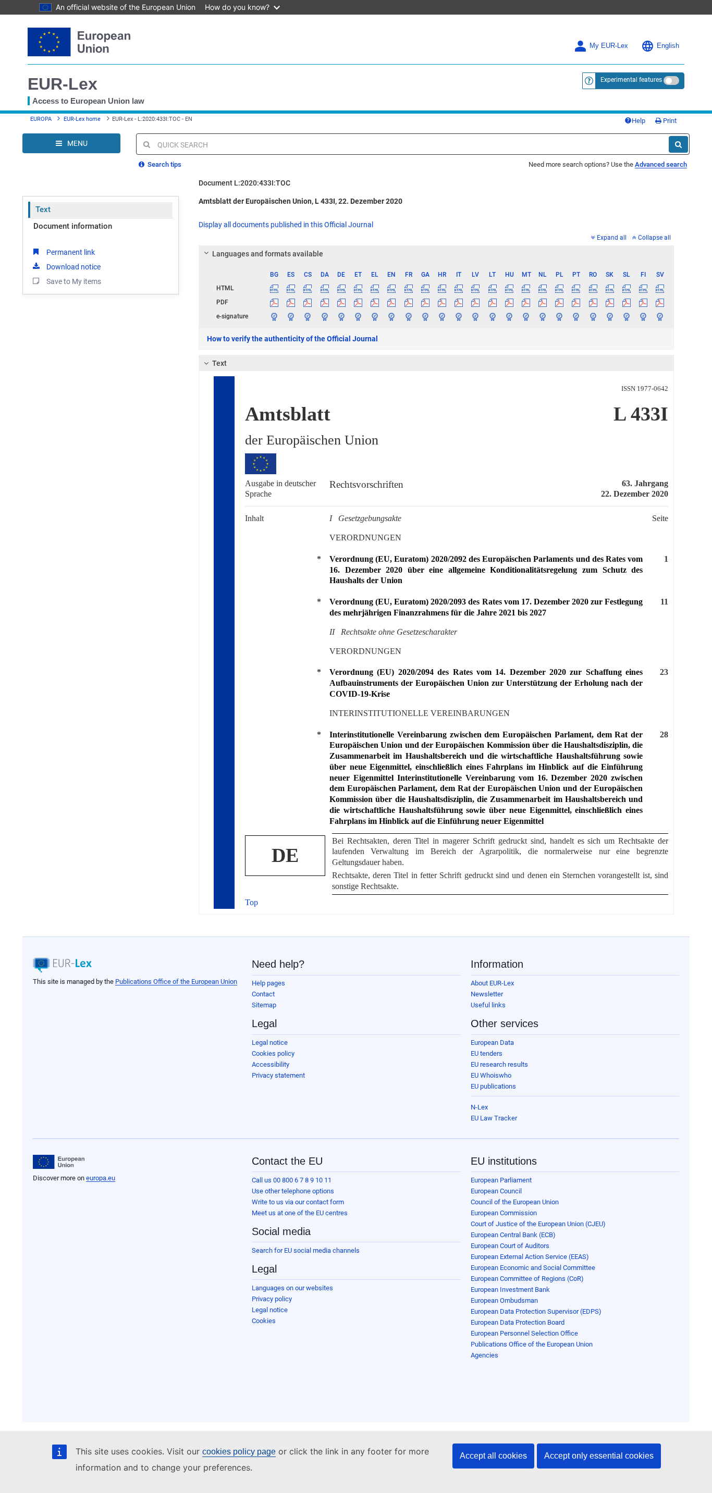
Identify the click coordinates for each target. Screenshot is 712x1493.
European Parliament (501, 1180)
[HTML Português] (576, 288)
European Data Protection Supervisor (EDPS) (536, 1311)
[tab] (436, 254)
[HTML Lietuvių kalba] (492, 288)
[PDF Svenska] (660, 302)
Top (251, 902)
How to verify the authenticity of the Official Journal (292, 339)
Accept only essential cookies (599, 1455)
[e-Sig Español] (291, 316)
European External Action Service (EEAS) (530, 1257)
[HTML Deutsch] (341, 288)
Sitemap (264, 1005)
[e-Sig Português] (576, 316)
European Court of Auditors (510, 1246)
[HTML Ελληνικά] (375, 288)
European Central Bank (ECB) (513, 1235)
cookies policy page (239, 1451)
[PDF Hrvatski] (442, 302)
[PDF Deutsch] (341, 302)
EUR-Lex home (82, 119)
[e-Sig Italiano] (459, 316)
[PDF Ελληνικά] (375, 302)
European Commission (504, 1213)
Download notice (73, 267)
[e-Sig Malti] (526, 316)
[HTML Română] (593, 288)
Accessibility (270, 1064)
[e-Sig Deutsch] (341, 316)
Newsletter (487, 994)
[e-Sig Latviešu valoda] (476, 316)
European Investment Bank (510, 1289)
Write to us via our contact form (298, 1202)
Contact (263, 994)
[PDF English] (392, 302)
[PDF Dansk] (324, 302)
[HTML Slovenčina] (609, 288)
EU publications (493, 1086)
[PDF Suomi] (643, 302)
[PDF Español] (291, 302)
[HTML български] (274, 288)
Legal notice (270, 1042)
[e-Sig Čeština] (308, 316)
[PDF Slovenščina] (626, 302)
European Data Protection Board (517, 1322)
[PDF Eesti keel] (358, 302)
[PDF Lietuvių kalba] (492, 302)
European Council (496, 1191)
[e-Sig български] (274, 316)
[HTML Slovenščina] (626, 288)
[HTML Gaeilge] (425, 288)
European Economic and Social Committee (533, 1268)
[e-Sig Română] (593, 316)
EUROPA (41, 119)
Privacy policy (272, 1299)
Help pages (268, 983)
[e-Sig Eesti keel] (358, 316)
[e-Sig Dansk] (324, 316)
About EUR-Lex (492, 983)
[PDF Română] (593, 302)
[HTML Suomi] (643, 288)
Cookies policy (273, 1053)
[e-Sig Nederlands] (543, 316)
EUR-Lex (62, 84)
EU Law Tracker (494, 1118)
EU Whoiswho (491, 1075)
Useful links (488, 1005)
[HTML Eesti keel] (358, 288)
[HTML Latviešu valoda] (476, 288)
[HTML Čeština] (308, 288)
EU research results (499, 1064)
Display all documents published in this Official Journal (286, 224)
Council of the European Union (515, 1202)
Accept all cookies (493, 1455)
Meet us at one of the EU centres (300, 1213)
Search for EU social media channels (306, 1250)
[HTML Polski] (559, 288)
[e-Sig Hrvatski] (442, 316)
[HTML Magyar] (509, 288)
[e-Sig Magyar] (509, 316)
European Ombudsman (504, 1300)
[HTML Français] (408, 288)
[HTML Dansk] (324, 288)
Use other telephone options (293, 1191)
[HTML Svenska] (660, 288)
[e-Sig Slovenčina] (609, 316)
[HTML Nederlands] (543, 288)
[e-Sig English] (392, 316)
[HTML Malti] (526, 288)
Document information (72, 226)
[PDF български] (274, 302)
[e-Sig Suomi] (643, 316)
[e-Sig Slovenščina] (626, 316)
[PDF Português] (576, 302)
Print (669, 121)
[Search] (678, 144)
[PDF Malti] (526, 302)
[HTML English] (392, 288)
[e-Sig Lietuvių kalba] (492, 316)
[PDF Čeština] (308, 302)
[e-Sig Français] (408, 316)
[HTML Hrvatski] (442, 288)
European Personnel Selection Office (524, 1333)
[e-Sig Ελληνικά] (375, 316)
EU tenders (486, 1053)
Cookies (264, 1321)
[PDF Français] (408, 302)
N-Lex (479, 1107)
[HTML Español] (291, 288)
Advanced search (661, 164)
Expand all (612, 237)
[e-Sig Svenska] (660, 316)
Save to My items (73, 281)
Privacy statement (278, 1075)
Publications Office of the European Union (176, 981)
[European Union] (58, 1162)
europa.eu (100, 1178)
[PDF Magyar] (509, 302)
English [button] (668, 46)
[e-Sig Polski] (559, 316)
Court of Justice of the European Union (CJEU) (538, 1224)
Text (43, 209)
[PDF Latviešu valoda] (476, 302)
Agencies (484, 1355)
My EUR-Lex (609, 46)
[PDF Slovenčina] (609, 302)
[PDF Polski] (559, 302)
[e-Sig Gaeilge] (425, 316)
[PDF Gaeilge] (425, 302)
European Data (492, 1042)
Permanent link (70, 252)
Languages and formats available (267, 254)
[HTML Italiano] (459, 288)
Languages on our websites (292, 1288)
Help (638, 121)
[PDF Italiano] (459, 302)
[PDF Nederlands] (543, 302)
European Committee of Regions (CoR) (527, 1278)
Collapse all (654, 237)
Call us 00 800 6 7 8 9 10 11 (292, 1180)
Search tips (163, 164)
